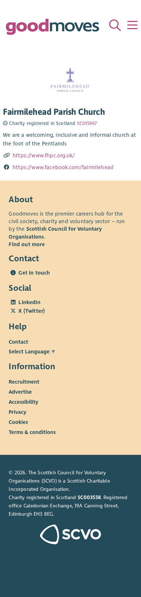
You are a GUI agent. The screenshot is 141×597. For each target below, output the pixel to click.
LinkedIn (29, 302)
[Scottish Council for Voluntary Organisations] (70, 535)
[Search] (115, 25)
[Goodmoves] (52, 28)
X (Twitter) (31, 311)
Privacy (17, 412)
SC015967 (87, 123)
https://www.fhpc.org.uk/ (44, 155)
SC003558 (89, 497)
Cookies (18, 422)
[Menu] (132, 25)
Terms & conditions (32, 432)
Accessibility (23, 402)
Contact (18, 342)
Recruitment (24, 382)
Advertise (20, 392)
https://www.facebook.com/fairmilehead (63, 167)
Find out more (27, 244)
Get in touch (34, 273)
